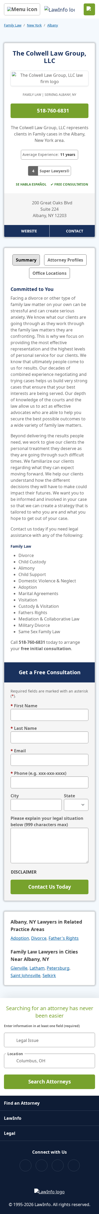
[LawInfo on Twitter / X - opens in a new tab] (42, 1165)
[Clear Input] (89, 1040)
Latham (37, 968)
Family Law (12, 25)
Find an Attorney (22, 1103)
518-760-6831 (53, 110)
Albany (52, 25)
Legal (9, 1133)
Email (18, 751)
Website (29, 230)
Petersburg (58, 968)
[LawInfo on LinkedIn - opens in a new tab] (74, 1165)
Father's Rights (64, 938)
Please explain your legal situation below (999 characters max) (47, 821)
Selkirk (49, 975)
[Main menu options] (22, 9)
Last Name (24, 728)
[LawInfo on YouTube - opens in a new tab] (58, 1165)
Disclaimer (24, 872)
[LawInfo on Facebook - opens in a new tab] (25, 1165)
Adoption (20, 938)
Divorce (38, 938)
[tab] (26, 260)
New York (34, 25)
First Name (24, 706)
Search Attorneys (49, 1081)
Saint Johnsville (25, 975)
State (69, 796)
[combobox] (49, 1040)
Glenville (19, 968)
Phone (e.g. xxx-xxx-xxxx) (38, 773)
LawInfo (12, 1118)
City (15, 796)
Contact (74, 230)
